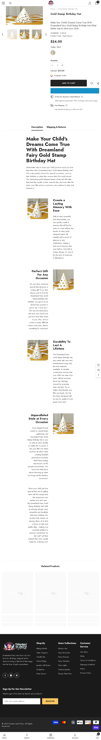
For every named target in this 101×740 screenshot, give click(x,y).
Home (52, 9)
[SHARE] (97, 83)
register (50, 701)
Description (37, 127)
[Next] (46, 34)
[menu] (3, 3)
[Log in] (90, 3)
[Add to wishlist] (92, 83)
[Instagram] (10, 675)
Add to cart (68, 83)
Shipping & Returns (56, 127)
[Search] (10, 3)
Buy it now (74, 90)
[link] (17, 620)
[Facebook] (5, 675)
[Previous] (2, 34)
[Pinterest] (16, 675)
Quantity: (54, 60)
